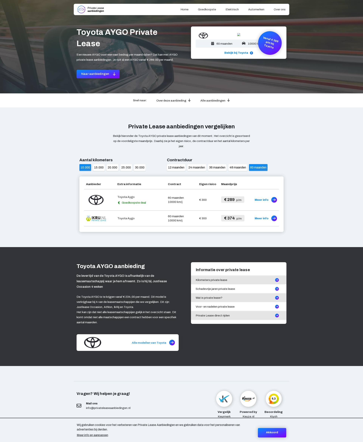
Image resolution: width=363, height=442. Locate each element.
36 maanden (217, 167)
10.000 (85, 167)
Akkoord (272, 432)
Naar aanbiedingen (95, 73)
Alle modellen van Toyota (149, 342)
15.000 (99, 167)
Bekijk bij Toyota (236, 52)
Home (184, 9)
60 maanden (258, 167)
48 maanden (238, 167)
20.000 (112, 167)
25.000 (126, 167)
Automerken (256, 9)
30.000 (139, 167)
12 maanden (176, 167)
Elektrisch (232, 9)
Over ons (279, 9)
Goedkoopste (207, 9)
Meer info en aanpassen (92, 435)
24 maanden (196, 167)
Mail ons (92, 403)
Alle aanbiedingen (212, 100)
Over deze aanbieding (171, 100)
